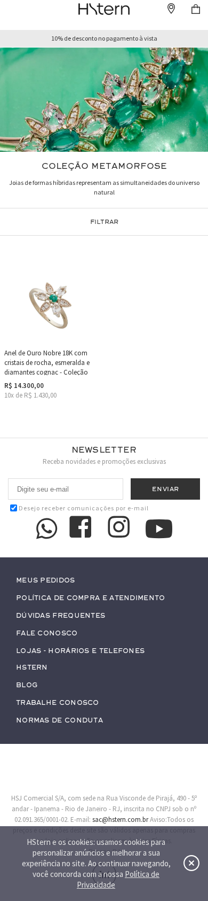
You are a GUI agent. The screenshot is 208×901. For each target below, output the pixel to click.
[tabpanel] (104, 100)
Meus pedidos (45, 581)
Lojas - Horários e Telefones (80, 651)
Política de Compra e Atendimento (90, 598)
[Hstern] (104, 9)
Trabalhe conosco (57, 703)
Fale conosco (47, 633)
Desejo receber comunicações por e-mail (84, 508)
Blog (26, 685)
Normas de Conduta (59, 721)
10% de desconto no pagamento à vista (104, 38)
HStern (32, 668)
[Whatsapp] (47, 528)
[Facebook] (82, 528)
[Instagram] (120, 528)
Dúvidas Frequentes (60, 616)
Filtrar (104, 222)
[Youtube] (159, 529)
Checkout (195, 9)
